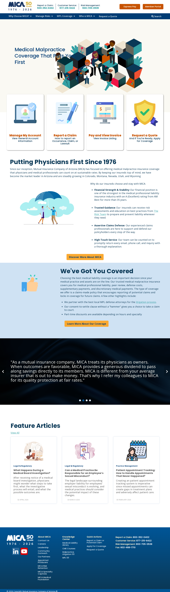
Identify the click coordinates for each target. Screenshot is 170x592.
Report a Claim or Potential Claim (95, 541)
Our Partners (44, 556)
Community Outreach (44, 552)
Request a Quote (108, 16)
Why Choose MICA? (19, 16)
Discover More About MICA (85, 257)
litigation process (146, 302)
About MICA (44, 536)
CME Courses (68, 548)
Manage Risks (43, 16)
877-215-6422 (67, 8)
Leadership (43, 547)
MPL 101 (65, 557)
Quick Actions (94, 536)
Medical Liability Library (70, 543)
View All (15, 432)
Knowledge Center (68, 538)
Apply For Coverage (96, 546)
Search (157, 16)
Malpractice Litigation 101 (68, 553)
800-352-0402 (45, 8)
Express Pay (130, 6)
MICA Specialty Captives (45, 572)
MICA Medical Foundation (44, 578)
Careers (42, 543)
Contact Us (43, 540)
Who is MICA (85, 16)
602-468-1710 (127, 547)
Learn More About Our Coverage (86, 323)
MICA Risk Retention (43, 567)
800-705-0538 (90, 8)
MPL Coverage (64, 16)
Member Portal (153, 6)
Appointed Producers (43, 561)
